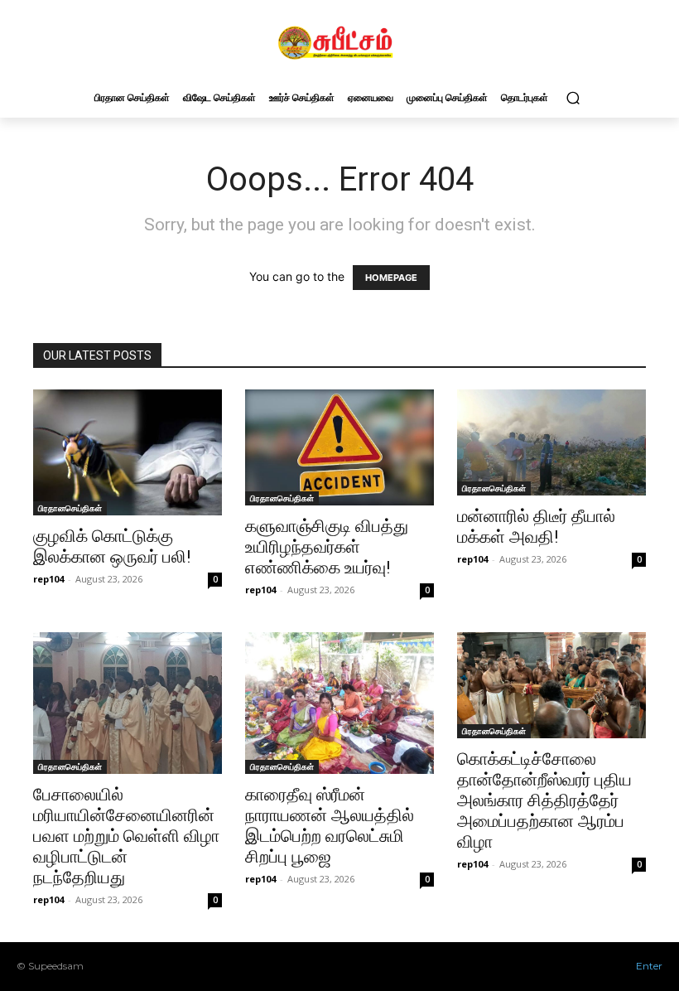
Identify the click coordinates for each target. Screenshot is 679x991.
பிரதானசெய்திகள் (70, 508)
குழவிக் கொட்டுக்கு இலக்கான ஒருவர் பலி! (111, 546)
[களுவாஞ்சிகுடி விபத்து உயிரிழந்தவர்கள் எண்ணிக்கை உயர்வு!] (339, 447)
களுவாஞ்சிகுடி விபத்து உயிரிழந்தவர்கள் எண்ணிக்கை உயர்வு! (326, 547)
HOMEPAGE (391, 277)
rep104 (48, 579)
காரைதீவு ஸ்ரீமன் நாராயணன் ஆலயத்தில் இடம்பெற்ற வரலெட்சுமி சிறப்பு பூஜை (329, 826)
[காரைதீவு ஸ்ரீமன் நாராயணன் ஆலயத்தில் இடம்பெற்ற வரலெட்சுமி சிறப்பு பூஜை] (339, 703)
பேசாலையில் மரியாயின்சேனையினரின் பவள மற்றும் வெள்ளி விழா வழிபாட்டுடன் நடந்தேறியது (126, 836)
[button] (572, 97)
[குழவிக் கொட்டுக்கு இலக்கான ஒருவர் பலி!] (127, 452)
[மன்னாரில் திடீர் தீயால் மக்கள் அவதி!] (551, 442)
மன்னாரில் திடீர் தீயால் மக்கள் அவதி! (536, 526)
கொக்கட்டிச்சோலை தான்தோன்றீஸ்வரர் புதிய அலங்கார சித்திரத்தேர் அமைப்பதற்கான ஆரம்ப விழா (544, 800)
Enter (649, 966)
